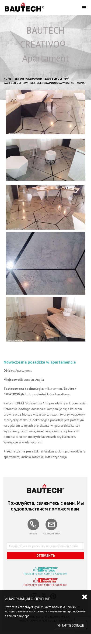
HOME (7, 78)
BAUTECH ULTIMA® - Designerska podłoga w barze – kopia (44, 83)
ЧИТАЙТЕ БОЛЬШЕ (70, 625)
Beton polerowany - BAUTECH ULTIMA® (41, 78)
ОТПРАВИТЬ (45, 555)
